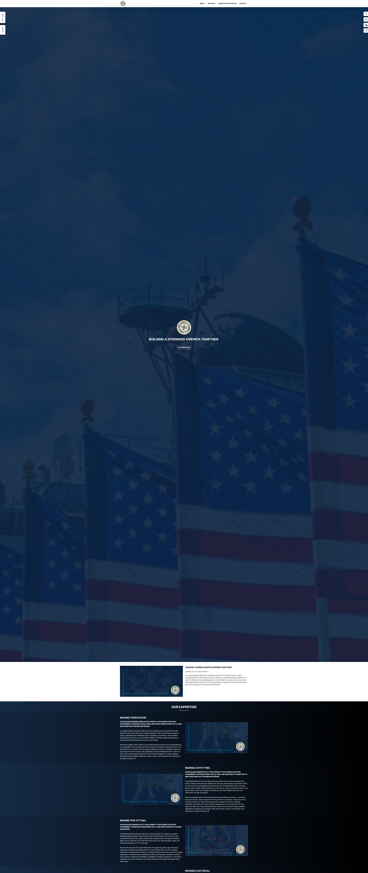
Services (211, 3)
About (202, 3)
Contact (243, 3)
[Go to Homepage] (123, 3)
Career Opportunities (227, 3)
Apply (3, 30)
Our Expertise (184, 347)
